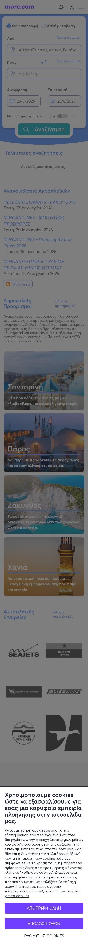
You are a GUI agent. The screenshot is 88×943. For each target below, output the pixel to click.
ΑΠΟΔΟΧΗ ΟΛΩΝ (44, 923)
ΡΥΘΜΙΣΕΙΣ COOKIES (44, 936)
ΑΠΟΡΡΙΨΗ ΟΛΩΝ (44, 908)
